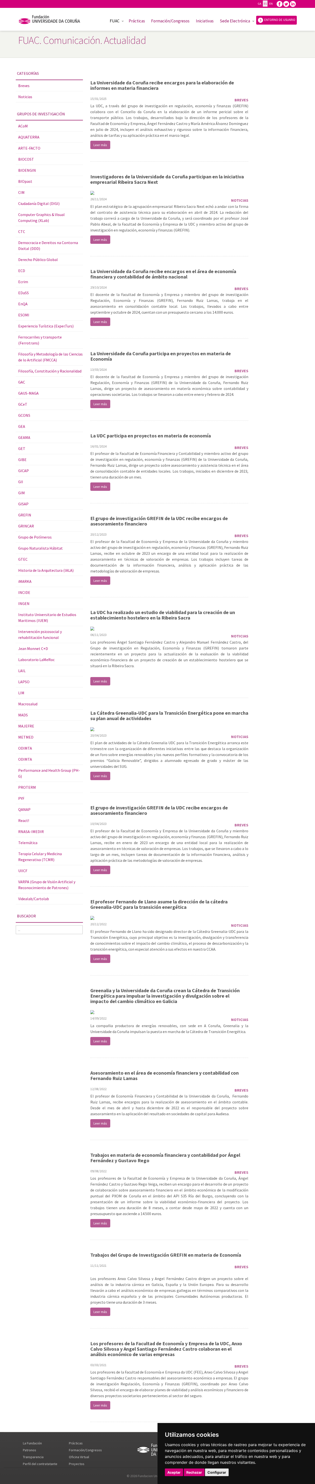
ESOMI (23, 314)
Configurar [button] (216, 1472)
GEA (21, 426)
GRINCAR (26, 526)
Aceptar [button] (174, 1472)
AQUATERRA (28, 137)
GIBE (22, 459)
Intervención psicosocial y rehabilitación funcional (40, 634)
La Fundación (32, 1443)
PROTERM (27, 787)
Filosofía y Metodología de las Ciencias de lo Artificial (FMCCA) (50, 357)
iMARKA (25, 581)
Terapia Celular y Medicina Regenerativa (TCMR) (40, 856)
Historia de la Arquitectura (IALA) (46, 570)
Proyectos (76, 1464)
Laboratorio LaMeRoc (36, 659)
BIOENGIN (27, 170)
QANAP (24, 809)
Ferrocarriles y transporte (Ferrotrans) (40, 340)
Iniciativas (205, 21)
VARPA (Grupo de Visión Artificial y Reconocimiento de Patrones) (46, 884)
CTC (21, 231)
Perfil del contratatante (40, 1464)
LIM (21, 692)
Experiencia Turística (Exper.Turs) (46, 326)
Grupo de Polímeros (35, 537)
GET (21, 448)
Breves (24, 85)
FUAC (114, 21)
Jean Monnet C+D (33, 648)
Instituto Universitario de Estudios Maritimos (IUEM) (47, 617)
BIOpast (25, 181)
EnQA (23, 303)
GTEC (23, 559)
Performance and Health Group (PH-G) (49, 773)
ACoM (23, 126)
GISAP (23, 503)
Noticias (25, 96)
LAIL (22, 670)
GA (259, 3)
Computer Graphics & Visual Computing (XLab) (41, 217)
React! (23, 820)
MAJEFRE (26, 726)
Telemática (27, 842)
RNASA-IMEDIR (31, 831)
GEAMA (24, 437)
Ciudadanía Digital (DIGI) (39, 203)
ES (265, 3)
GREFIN (24, 514)
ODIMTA (25, 748)
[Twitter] (286, 3)
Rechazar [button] (194, 1472)
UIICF (22, 870)
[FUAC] (52, 20)
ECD (21, 270)
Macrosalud (27, 703)
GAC (21, 382)
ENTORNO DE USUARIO (279, 20)
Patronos (29, 1450)
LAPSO (24, 681)
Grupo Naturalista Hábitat (40, 548)
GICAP (23, 470)
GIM (21, 492)
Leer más (100, 145)
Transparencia (33, 1457)
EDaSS (23, 292)
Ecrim (23, 281)
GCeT (22, 404)
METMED (25, 737)
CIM (21, 192)
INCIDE (24, 592)
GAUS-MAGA (28, 393)
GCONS (24, 415)
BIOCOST (26, 159)
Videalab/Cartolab (33, 898)
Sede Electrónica (235, 21)
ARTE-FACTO (29, 148)
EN (270, 3)
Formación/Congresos (170, 21)
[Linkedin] (293, 3)
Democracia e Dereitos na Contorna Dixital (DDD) (48, 245)
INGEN (24, 603)
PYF (21, 798)
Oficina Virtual (79, 1457)
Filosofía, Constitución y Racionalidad (49, 371)
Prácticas (137, 21)
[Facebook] (280, 3)
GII (20, 481)
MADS (23, 714)
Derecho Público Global (38, 259)
